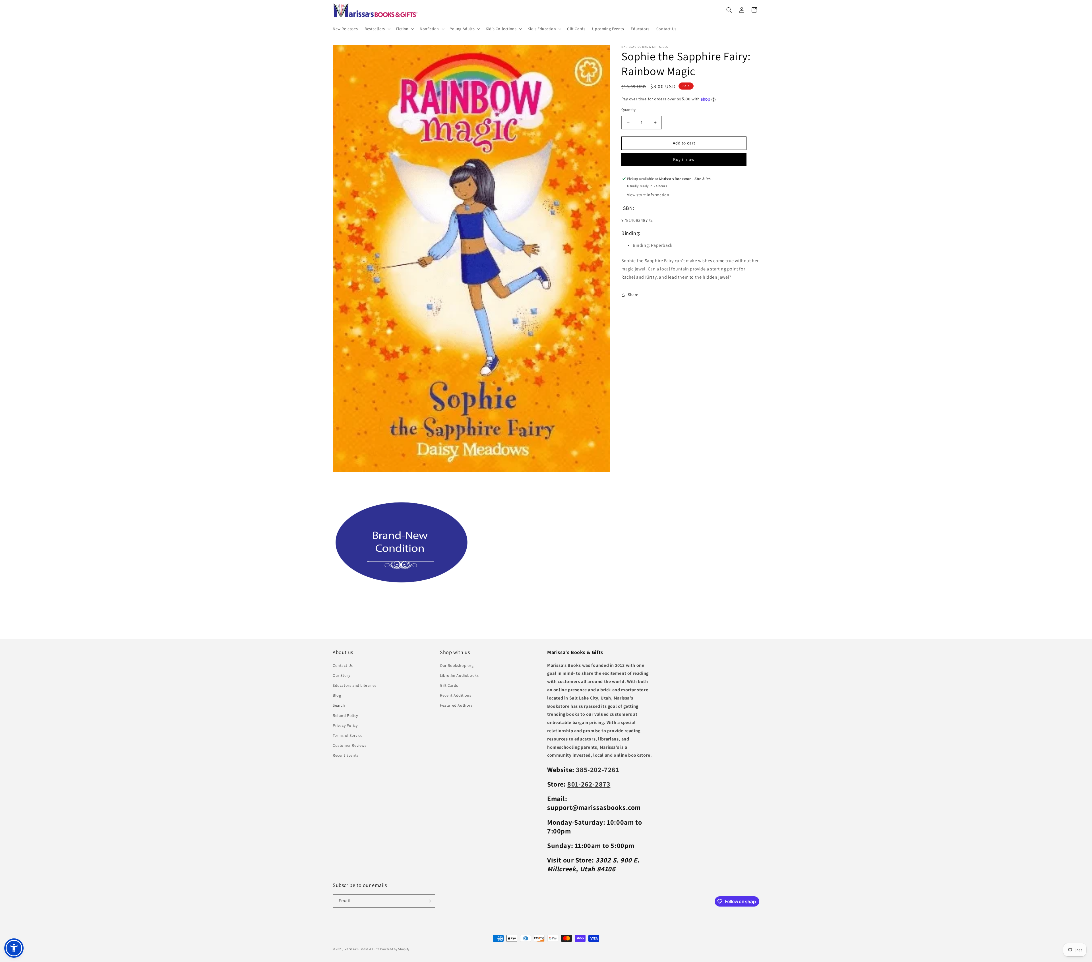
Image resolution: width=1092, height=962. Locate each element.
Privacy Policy (345, 725)
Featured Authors (456, 705)
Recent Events (346, 755)
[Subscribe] (428, 901)
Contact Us (343, 665)
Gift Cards (449, 685)
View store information (648, 194)
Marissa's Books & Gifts (362, 949)
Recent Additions (455, 695)
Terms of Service (348, 735)
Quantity (628, 109)
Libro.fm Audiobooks (459, 675)
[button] (377, 29)
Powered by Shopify (395, 949)
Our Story (341, 675)
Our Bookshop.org (457, 665)
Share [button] (633, 294)
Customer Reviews (350, 745)
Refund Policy (345, 715)
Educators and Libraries (355, 685)
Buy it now (684, 159)
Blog (337, 695)
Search (339, 705)
